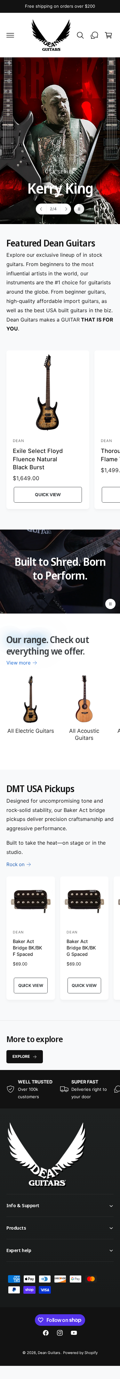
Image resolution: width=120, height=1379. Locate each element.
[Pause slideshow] (79, 209)
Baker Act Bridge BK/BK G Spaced (81, 948)
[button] (10, 35)
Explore (21, 1056)
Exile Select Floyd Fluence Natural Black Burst (38, 459)
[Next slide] (65, 209)
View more (18, 663)
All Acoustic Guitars (84, 734)
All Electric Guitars (30, 731)
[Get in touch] (94, 35)
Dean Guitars (49, 1352)
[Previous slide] (41, 209)
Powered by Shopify (80, 1352)
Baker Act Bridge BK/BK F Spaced (27, 948)
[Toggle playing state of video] (110, 604)
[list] (60, 1089)
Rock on (15, 864)
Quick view (48, 494)
